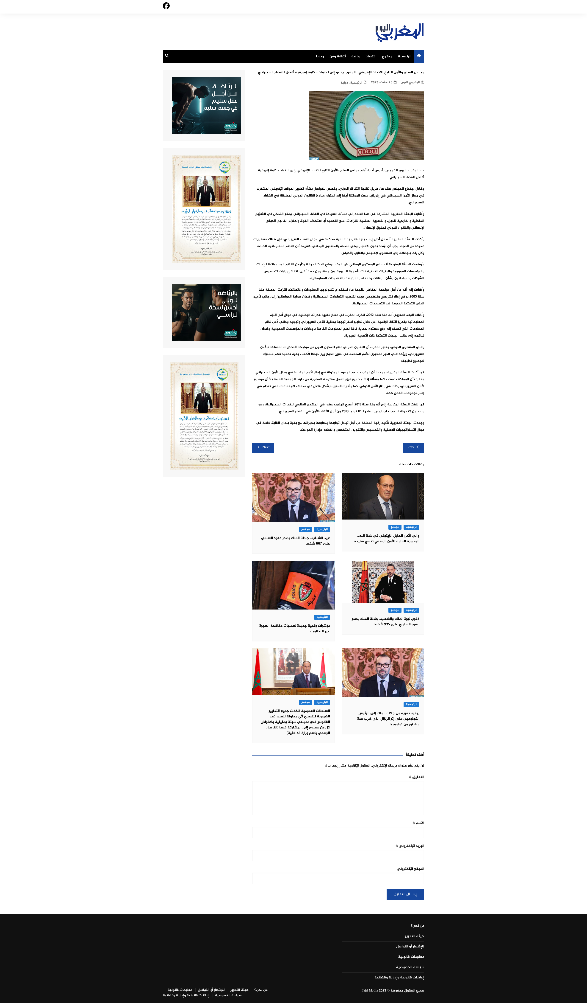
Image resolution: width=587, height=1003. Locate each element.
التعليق (416, 777)
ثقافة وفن (337, 56)
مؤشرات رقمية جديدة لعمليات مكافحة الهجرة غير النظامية (294, 629)
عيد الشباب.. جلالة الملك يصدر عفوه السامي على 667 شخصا (295, 541)
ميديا (320, 56)
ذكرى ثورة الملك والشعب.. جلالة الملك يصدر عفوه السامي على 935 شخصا (385, 622)
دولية (344, 82)
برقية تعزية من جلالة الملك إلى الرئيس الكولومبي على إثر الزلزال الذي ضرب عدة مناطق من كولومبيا (388, 719)
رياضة (355, 56)
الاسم (418, 823)
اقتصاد (371, 56)
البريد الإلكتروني (410, 846)
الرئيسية (404, 56)
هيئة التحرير (414, 936)
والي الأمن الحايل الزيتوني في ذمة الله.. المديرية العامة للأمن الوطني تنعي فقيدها (385, 539)
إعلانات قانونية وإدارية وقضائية (399, 978)
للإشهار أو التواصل (410, 947)
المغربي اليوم (410, 82)
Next (265, 447)
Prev (410, 447)
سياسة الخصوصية (410, 967)
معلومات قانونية (411, 957)
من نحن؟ (417, 926)
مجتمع (387, 56)
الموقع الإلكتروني (410, 869)
